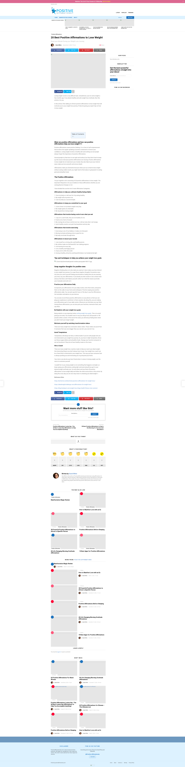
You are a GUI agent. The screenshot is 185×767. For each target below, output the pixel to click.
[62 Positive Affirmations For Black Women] (64, 668)
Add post (130, 17)
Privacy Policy (131, 762)
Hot (81, 493)
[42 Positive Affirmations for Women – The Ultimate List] (92, 694)
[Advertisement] (78, 121)
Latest (118, 12)
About (75, 17)
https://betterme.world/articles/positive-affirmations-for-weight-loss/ (74, 381)
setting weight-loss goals (83, 313)
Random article (54, 4)
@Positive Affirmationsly (92, 754)
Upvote (63, 442)
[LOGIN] (123, 17)
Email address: (74, 413)
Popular (124, 12)
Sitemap (125, 762)
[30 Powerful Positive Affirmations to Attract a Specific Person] (85, 22)
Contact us (120, 762)
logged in (59, 651)
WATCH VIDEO (106, 1)
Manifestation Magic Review (58, 20)
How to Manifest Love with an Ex (90, 510)
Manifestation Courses (65, 17)
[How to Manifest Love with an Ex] (72, 22)
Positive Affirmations (55, 497)
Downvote (92, 442)
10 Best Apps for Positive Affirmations (92, 551)
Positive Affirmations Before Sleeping (91, 529)
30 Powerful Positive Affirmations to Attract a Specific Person (85, 28)
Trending (130, 12)
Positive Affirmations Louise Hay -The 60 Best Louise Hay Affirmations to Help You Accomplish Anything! (63, 704)
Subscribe (92, 756)
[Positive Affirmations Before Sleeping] (99, 22)
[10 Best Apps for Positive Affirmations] (127, 22)
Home (56, 17)
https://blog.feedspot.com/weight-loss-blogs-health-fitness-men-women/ (76, 388)
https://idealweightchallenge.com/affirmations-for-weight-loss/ (72, 384)
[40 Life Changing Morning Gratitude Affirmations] (113, 22)
